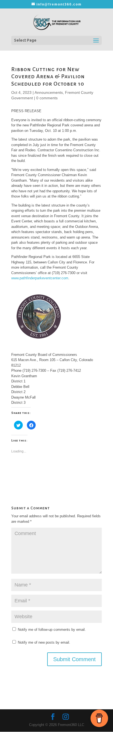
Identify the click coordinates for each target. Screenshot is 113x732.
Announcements (49, 92)
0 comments (47, 98)
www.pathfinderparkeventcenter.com (39, 278)
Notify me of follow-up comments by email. (52, 630)
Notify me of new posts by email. (44, 642)
